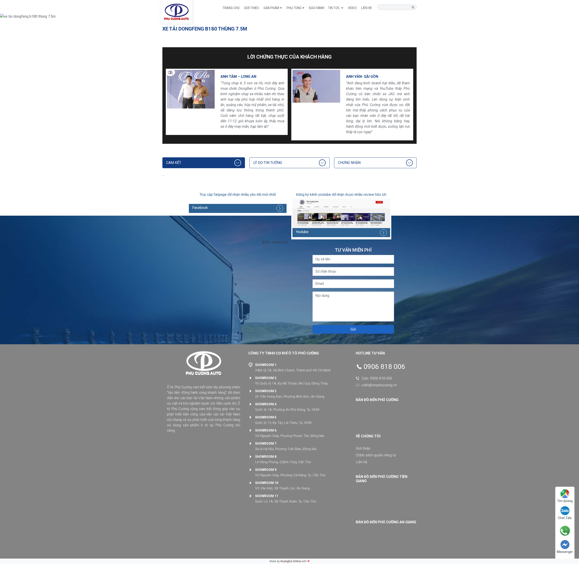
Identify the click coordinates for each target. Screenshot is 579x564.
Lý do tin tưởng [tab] (267, 162)
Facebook (200, 207)
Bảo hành (316, 8)
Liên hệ (366, 8)
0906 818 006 (384, 366)
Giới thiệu (251, 8)
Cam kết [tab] (173, 162)
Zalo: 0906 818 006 (376, 378)
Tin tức (334, 8)
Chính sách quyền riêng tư (376, 455)
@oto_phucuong (275, 242)
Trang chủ (231, 8)
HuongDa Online (290, 561)
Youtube (302, 232)
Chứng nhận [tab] (349, 162)
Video (352, 8)
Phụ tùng (294, 8)
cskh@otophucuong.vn (379, 385)
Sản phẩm (271, 8)
